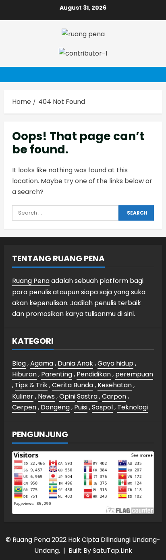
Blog (19, 363)
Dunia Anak (75, 363)
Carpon (114, 396)
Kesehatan (115, 385)
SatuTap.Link (112, 550)
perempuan (134, 374)
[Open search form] (151, 74)
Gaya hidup (115, 363)
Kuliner (22, 396)
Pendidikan (94, 374)
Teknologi (132, 407)
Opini (67, 396)
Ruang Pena (31, 280)
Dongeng (55, 407)
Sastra (87, 396)
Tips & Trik (31, 385)
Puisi (80, 407)
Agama (41, 363)
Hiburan (24, 374)
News (46, 396)
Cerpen (24, 407)
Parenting (56, 374)
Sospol (102, 407)
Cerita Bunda (72, 385)
